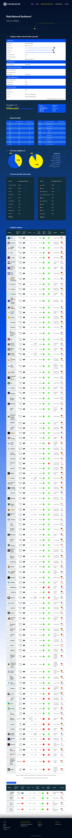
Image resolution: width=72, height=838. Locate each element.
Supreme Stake (12, 409)
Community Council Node (12, 488)
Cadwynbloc (12, 388)
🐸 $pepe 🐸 (49, 135)
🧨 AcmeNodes (12, 438)
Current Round (9, 107)
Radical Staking (11, 273)
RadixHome (12, 688)
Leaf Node (12, 478)
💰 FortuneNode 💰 (12, 535)
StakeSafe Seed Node (12, 734)
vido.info (12, 693)
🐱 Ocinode (12, 257)
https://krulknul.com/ (29, 45)
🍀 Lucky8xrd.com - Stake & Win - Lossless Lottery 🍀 (13, 664)
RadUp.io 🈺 (12, 433)
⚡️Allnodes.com (13, 592)
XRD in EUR (42, 109)
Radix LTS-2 (12, 608)
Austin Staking (11, 524)
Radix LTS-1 (12, 468)
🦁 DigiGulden (12, 713)
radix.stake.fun (13, 458)
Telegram (40, 824)
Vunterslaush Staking (12, 618)
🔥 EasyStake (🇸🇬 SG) (12, 504)
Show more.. (10, 144)
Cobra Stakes (12, 322)
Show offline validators (11, 782)
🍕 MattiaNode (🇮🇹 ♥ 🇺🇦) (12, 398)
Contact (67, 4)
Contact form (58, 824)
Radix (37, 4)
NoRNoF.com (12, 650)
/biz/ (11, 339)
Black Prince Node (12, 483)
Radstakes (12, 317)
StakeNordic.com (13, 561)
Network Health (15, 118)
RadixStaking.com (49, 123)
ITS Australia (12, 327)
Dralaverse (12, 613)
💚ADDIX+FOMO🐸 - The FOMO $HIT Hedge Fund (12, 416)
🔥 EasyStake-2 (12, 545)
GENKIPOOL (12, 372)
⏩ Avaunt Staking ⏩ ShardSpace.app (13, 279)
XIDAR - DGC (12, 403)
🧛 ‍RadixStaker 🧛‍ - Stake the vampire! (12, 333)
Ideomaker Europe (12, 540)
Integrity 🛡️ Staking (12, 671)
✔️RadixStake (13, 294)
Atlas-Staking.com (12, 683)
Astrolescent (12, 243)
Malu (49, 132)
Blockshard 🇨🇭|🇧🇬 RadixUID (12, 550)
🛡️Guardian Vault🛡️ (12, 635)
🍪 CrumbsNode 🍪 (12, 360)
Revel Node (12, 708)
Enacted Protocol (43, 107)
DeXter (11, 703)
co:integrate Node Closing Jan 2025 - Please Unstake (12, 761)
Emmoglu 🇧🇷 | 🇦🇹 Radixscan (12, 378)
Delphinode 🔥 (12, 514)
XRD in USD (42, 111)
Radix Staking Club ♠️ (12, 629)
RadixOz (11, 645)
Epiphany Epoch (12, 349)
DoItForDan (12, 640)
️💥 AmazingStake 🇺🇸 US (12, 624)
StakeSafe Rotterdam (12, 344)
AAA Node (12, 566)
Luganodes (12, 724)
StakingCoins (12, 577)
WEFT (11, 252)
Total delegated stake (44, 108)
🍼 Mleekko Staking (12, 428)
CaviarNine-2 (12, 284)
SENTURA (12, 473)
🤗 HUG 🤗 (12, 509)
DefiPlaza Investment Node (12, 268)
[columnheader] (13, 181)
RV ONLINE (49, 142)
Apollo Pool (12, 597)
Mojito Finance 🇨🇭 (12, 755)
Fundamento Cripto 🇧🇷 (12, 529)
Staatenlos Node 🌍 (12, 312)
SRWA (11, 238)
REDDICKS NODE (12, 248)
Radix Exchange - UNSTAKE (12, 678)
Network (41, 105)
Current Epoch (10, 105)
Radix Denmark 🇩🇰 (49, 139)
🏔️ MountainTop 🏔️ (12, 498)
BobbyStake (12, 448)
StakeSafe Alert (24, 826)
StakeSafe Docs (58, 4)
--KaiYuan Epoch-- (49, 128)
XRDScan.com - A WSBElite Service (12, 656)
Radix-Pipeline (11, 366)
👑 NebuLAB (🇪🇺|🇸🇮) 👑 (12, 572)
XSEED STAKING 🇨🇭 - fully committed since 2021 (12, 301)
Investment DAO (49, 126)
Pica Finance (12, 519)
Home (32, 4)
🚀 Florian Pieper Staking (12, 453)
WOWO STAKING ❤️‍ (12, 307)
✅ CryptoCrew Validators (12, 556)
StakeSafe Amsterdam (12, 354)
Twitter (39, 826)
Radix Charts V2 (12, 463)
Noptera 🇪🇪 (12, 493)
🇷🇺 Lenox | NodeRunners (49, 144)
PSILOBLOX (12, 582)
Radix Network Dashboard (47, 4)
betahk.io (12, 769)
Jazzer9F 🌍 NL (12, 262)
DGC (11, 383)
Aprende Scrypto (12, 443)
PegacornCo (49, 137)
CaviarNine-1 (12, 289)
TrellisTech (49, 130)
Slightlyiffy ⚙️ (12, 423)
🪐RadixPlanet (12, 393)
